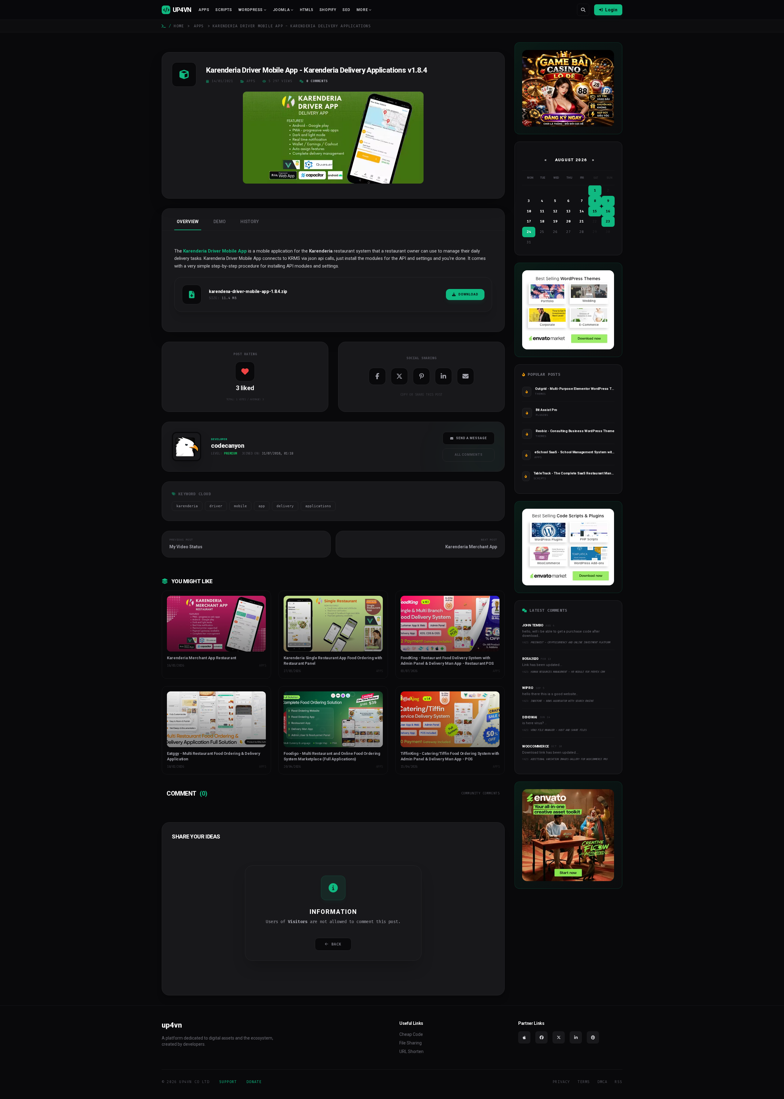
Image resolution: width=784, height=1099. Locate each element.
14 (581, 211)
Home (179, 26)
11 (542, 211)
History (249, 221)
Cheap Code (411, 1034)
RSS (618, 1081)
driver (215, 506)
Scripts (223, 10)
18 (542, 221)
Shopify (327, 10)
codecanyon (184, 463)
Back (336, 944)
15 (595, 211)
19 (555, 221)
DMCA (602, 1081)
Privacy (561, 1081)
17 (529, 221)
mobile (240, 506)
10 (529, 211)
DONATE (254, 1081)
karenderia (187, 506)
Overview (188, 221)
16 (608, 211)
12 (555, 211)
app (261, 506)
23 (608, 221)
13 (568, 211)
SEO (346, 10)
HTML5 (306, 10)
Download (468, 294)
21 (581, 221)
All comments (469, 454)
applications (318, 506)
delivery (285, 506)
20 (568, 221)
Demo (219, 221)
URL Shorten (411, 1051)
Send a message (471, 438)
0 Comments (317, 81)
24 (529, 232)
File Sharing (410, 1042)
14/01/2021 (222, 81)
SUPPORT (228, 1081)
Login (611, 9)
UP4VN (182, 9)
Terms (584, 1081)
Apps (203, 10)
